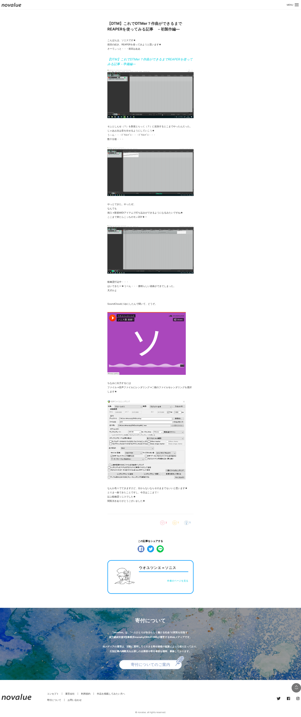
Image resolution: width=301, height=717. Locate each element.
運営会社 (70, 693)
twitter (150, 548)
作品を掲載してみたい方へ (111, 693)
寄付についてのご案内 (150, 664)
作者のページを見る (177, 580)
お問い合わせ (75, 699)
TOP (296, 689)
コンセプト (53, 693)
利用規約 (85, 693)
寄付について (54, 699)
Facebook (141, 548)
